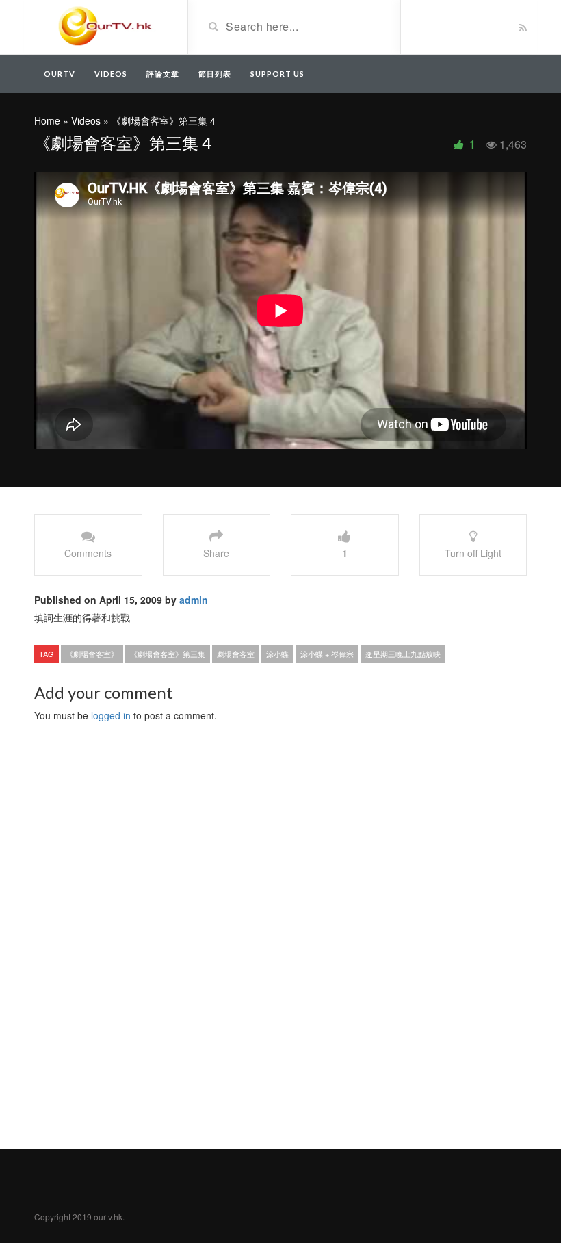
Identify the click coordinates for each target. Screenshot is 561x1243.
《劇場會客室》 (92, 653)
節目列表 (214, 73)
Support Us (277, 73)
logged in (111, 715)
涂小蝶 (277, 653)
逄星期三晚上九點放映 (403, 653)
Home (47, 120)
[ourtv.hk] (105, 26)
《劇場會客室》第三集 (167, 653)
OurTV (59, 73)
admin (193, 599)
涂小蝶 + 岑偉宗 (327, 653)
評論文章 (162, 73)
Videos (110, 73)
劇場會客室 (236, 653)
